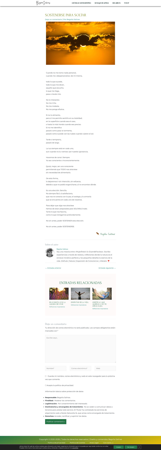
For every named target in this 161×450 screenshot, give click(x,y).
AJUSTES (75, 448)
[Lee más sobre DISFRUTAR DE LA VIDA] (80, 294)
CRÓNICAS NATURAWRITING (81, 3)
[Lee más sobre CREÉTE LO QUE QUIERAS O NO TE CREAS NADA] (102, 294)
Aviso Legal (94, 443)
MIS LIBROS (116, 3)
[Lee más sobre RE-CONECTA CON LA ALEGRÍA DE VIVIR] (59, 294)
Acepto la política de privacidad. (60, 385)
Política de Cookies (77, 443)
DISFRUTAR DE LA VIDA (79, 302)
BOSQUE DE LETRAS (102, 3)
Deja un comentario (53, 19)
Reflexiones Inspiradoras (57, 307)
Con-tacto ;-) (108, 443)
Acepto (118, 447)
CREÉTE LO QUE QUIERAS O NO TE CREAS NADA (99, 304)
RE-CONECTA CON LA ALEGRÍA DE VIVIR (57, 303)
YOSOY (126, 3)
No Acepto (130, 447)
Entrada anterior (53, 268)
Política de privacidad (56, 443)
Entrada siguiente (107, 268)
